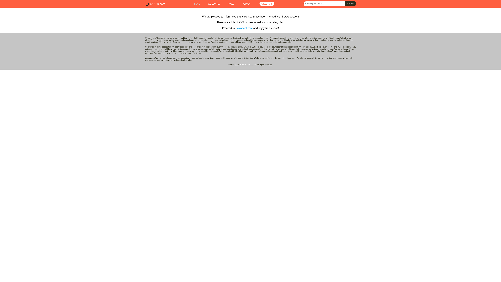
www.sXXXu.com (248, 64)
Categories (214, 3)
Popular (247, 3)
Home (197, 3)
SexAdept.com (244, 28)
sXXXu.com (157, 4)
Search (350, 4)
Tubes (231, 3)
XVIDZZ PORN (267, 3)
